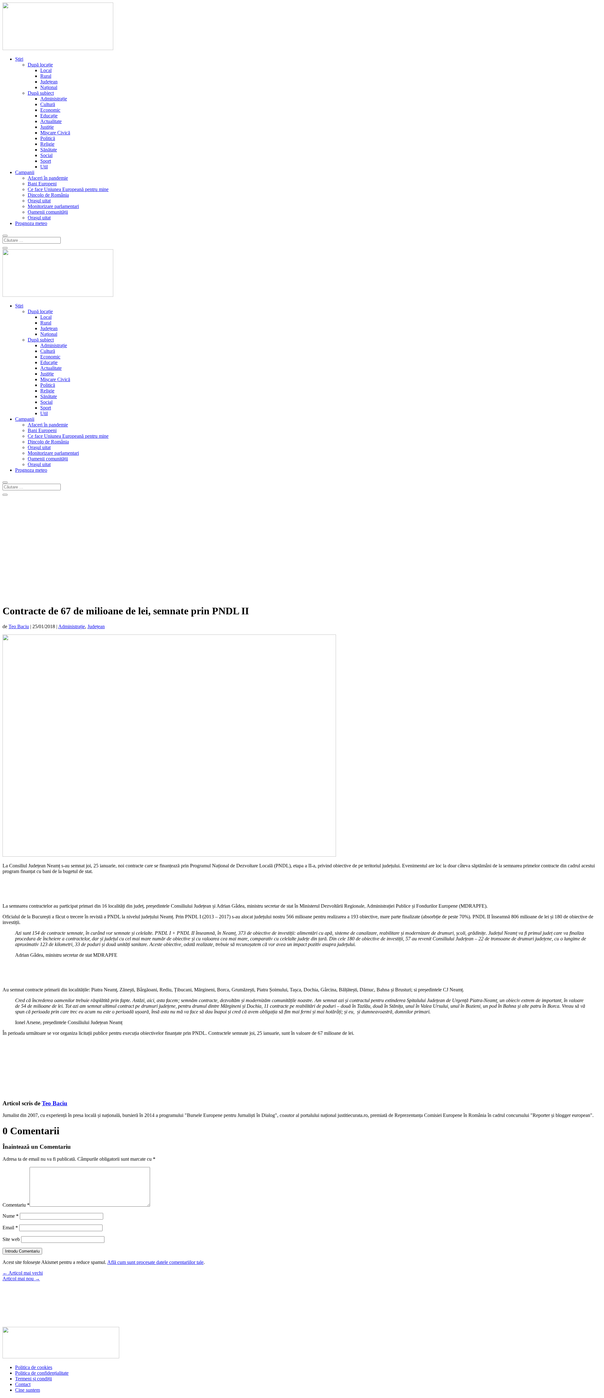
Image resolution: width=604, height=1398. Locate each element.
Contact (23, 1384)
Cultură (47, 104)
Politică (47, 138)
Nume (11, 1216)
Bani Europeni (42, 183)
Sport (45, 161)
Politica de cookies (33, 1367)
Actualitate (51, 121)
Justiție (47, 127)
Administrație (53, 98)
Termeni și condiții (33, 1378)
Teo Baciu (18, 626)
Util (44, 166)
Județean (49, 81)
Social (46, 155)
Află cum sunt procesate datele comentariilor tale (155, 1262)
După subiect (41, 93)
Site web (11, 1239)
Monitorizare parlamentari (53, 206)
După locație (40, 64)
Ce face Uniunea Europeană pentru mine (68, 189)
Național (48, 87)
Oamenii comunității (48, 212)
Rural (45, 76)
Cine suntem (27, 1390)
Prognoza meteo (31, 223)
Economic (50, 110)
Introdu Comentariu (22, 1251)
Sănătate (48, 149)
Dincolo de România (48, 195)
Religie (47, 144)
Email (10, 1227)
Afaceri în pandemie (48, 178)
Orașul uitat (39, 200)
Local (46, 70)
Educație (49, 115)
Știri (19, 59)
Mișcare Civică (55, 132)
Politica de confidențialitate (42, 1373)
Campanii (24, 172)
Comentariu (16, 1205)
